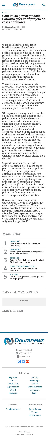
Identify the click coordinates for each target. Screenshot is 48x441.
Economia (34, 390)
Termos (35, 412)
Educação (13, 393)
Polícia (35, 384)
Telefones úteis (13, 409)
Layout (20, 432)
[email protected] (24, 350)
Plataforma (19, 435)
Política (34, 377)
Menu (4, 5)
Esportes (13, 377)
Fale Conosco (35, 415)
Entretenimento (35, 387)
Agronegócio (13, 387)
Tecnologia (35, 380)
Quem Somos (35, 409)
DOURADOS (13, 384)
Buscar (43, 4)
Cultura (13, 380)
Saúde (35, 393)
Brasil (13, 390)
